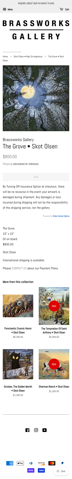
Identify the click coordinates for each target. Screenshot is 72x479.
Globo (55, 216)
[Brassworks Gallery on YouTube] (44, 431)
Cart (67, 9)
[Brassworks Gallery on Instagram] (36, 431)
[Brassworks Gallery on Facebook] (27, 431)
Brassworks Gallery (35, 457)
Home (5, 56)
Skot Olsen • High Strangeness (28, 56)
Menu (10, 9)
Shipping (7, 164)
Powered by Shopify (55, 457)
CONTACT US (19, 268)
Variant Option (63, 216)
